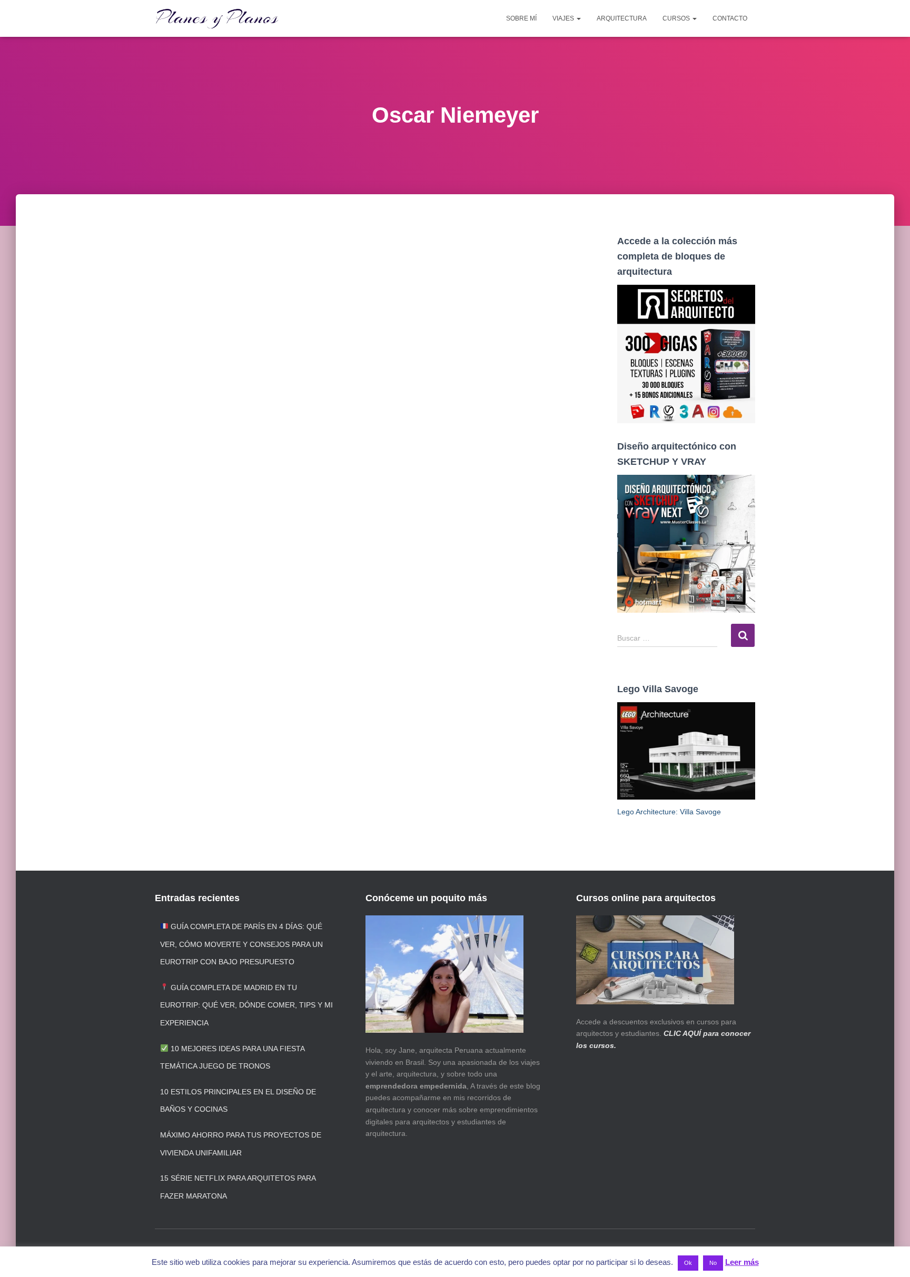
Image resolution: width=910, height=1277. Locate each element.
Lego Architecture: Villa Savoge (669, 811)
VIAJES (564, 18)
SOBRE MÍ (521, 18)
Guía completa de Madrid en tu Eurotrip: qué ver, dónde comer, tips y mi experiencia (246, 1005)
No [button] (713, 1263)
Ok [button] (688, 1263)
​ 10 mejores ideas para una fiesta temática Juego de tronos (232, 1057)
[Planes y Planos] (216, 18)
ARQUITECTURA (622, 18)
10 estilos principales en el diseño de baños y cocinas (238, 1101)
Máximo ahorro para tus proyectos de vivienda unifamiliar (240, 1144)
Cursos (676, 18)
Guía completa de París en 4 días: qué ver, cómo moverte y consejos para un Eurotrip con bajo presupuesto (241, 944)
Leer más (742, 1262)
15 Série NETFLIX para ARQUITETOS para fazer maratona (237, 1187)
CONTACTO (730, 18)
